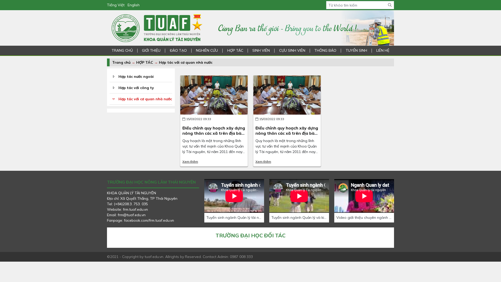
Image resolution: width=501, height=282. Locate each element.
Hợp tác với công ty (136, 87)
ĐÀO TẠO (178, 50)
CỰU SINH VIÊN (292, 50)
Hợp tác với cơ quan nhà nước (185, 62)
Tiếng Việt (115, 5)
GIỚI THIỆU (151, 50)
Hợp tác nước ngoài (136, 76)
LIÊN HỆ (382, 50)
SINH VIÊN (261, 50)
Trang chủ (121, 62)
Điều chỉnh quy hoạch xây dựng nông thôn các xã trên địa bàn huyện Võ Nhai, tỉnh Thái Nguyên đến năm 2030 (213, 135)
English (134, 5)
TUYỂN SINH (356, 50)
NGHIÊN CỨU (207, 50)
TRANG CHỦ (122, 50)
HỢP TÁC (235, 50)
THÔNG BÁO (325, 50)
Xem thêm (190, 161)
